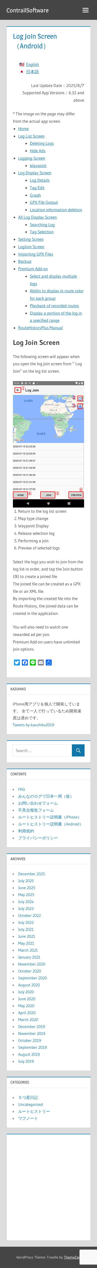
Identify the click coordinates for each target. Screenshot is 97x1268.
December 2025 (31, 873)
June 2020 (26, 998)
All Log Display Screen (37, 217)
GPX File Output (44, 202)
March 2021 (28, 950)
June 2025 (26, 887)
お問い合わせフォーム (38, 803)
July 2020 (26, 991)
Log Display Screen (34, 172)
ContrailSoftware (27, 10)
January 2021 (29, 957)
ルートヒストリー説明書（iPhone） (50, 817)
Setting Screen (31, 239)
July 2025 (26, 880)
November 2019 (31, 1033)
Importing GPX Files (35, 254)
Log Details (39, 180)
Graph (35, 195)
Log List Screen (31, 136)
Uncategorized (30, 1104)
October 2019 (29, 1040)
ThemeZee (72, 1257)
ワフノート (28, 1118)
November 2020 (31, 964)
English (32, 64)
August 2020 (29, 984)
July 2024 (26, 901)
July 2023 (26, 908)
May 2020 (26, 1005)
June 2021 (26, 936)
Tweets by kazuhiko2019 (33, 724)
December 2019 (31, 1026)
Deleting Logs (42, 143)
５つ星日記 (28, 1097)
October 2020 (29, 970)
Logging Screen (31, 158)
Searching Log (42, 224)
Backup (24, 261)
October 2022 (29, 915)
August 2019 (29, 1054)
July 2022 (26, 922)
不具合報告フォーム (36, 810)
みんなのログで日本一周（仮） (46, 796)
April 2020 (27, 1012)
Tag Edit (37, 187)
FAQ (21, 789)
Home (23, 128)
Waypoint (38, 165)
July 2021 (26, 929)
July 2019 (26, 1061)
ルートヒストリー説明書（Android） (50, 823)
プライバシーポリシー (38, 837)
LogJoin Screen (31, 246)
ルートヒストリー (34, 1111)
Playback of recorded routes (54, 305)
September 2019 (32, 1047)
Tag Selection (41, 231)
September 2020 (32, 977)
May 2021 (26, 943)
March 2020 (28, 1019)
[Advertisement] (48, 1186)
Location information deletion (56, 209)
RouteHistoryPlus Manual (40, 327)
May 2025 (26, 894)
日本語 (32, 71)
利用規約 (26, 830)
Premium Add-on (33, 268)
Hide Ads (37, 150)
